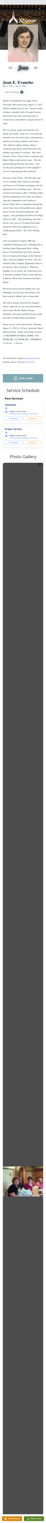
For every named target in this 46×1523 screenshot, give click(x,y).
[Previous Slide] (5, 1181)
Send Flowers (32, 418)
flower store (29, 361)
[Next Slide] (40, 1181)
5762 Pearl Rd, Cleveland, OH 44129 (24, 414)
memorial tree (31, 358)
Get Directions (13, 418)
